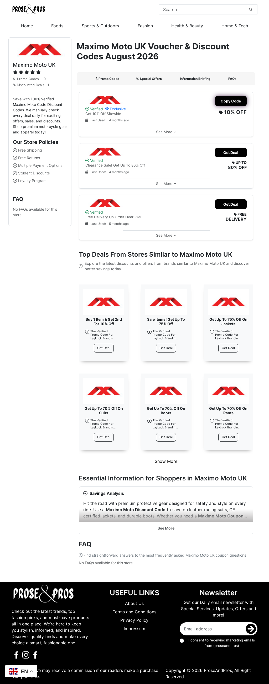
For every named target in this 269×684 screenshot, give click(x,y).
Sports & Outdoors (100, 25)
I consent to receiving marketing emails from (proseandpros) (221, 642)
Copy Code (231, 101)
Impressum (134, 628)
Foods (57, 25)
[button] (166, 132)
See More (166, 528)
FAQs (232, 79)
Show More (166, 461)
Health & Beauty (187, 25)
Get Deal (230, 152)
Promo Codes (109, 79)
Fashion (145, 25)
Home (27, 25)
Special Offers (149, 79)
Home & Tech (234, 25)
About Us (134, 603)
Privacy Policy (134, 620)
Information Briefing (195, 79)
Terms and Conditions (134, 611)
